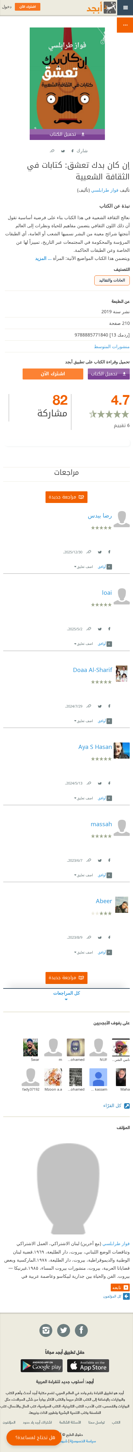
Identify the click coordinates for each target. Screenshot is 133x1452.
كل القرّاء (113, 1105)
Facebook (72, 149)
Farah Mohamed (76, 1089)
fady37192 (30, 1089)
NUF (103, 1059)
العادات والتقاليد (112, 280)
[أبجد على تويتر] (63, 1331)
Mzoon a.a (53, 1089)
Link (88, 550)
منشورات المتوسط (112, 346)
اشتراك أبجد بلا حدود (37, 1422)
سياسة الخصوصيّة (83, 1440)
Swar (35, 1059)
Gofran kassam (98, 1089)
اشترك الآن (53, 373)
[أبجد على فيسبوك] (81, 1331)
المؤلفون (9, 1422)
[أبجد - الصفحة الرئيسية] (93, 8)
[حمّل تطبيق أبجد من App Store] (88, 1365)
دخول (7, 6)
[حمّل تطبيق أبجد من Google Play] (41, 1365)
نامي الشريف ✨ (121, 1059)
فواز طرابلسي (104, 190)
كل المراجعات (66, 993)
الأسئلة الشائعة (70, 1422)
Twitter (62, 149)
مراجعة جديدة (62, 497)
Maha (125, 1089)
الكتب (116, 1422)
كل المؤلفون (112, 1296)
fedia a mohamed (76, 1059)
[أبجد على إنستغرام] (45, 1331)
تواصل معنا (96, 1422)
